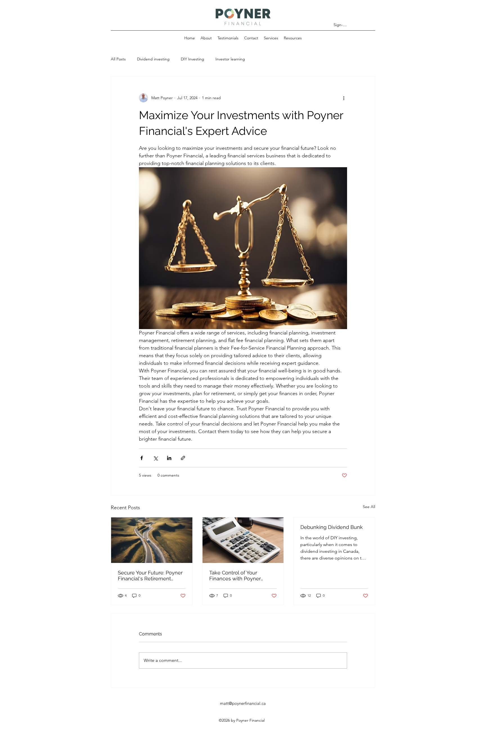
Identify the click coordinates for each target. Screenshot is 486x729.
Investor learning (230, 59)
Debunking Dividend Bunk (331, 527)
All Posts (118, 59)
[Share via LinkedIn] (169, 458)
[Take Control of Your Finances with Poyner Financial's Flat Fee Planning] (243, 540)
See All (369, 506)
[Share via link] (183, 458)
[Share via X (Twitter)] (155, 458)
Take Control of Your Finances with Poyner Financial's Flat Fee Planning (235, 575)
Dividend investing (153, 59)
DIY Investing (192, 59)
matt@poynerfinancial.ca (243, 703)
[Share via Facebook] (141, 458)
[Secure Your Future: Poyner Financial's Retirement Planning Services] (151, 540)
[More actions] (343, 97)
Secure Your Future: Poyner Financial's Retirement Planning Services (150, 575)
